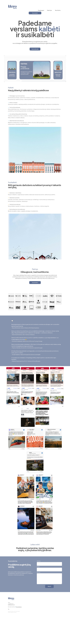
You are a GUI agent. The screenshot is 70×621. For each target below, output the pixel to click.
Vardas (38, 561)
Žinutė (38, 572)
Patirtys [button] (49, 10)
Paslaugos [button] (41, 10)
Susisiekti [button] (35, 13)
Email (38, 566)
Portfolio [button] (58, 10)
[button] (8, 609)
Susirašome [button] (35, 49)
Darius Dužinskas (19, 606)
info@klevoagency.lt (11, 604)
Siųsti (49, 586)
